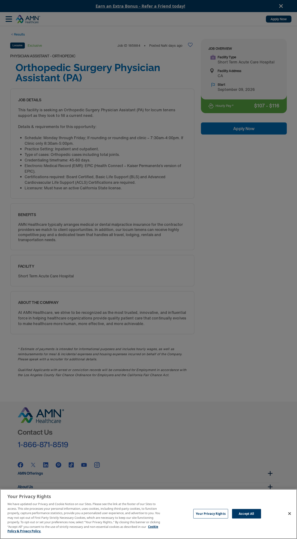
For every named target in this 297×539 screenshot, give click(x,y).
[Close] (289, 513)
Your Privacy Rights (210, 513)
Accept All (246, 513)
